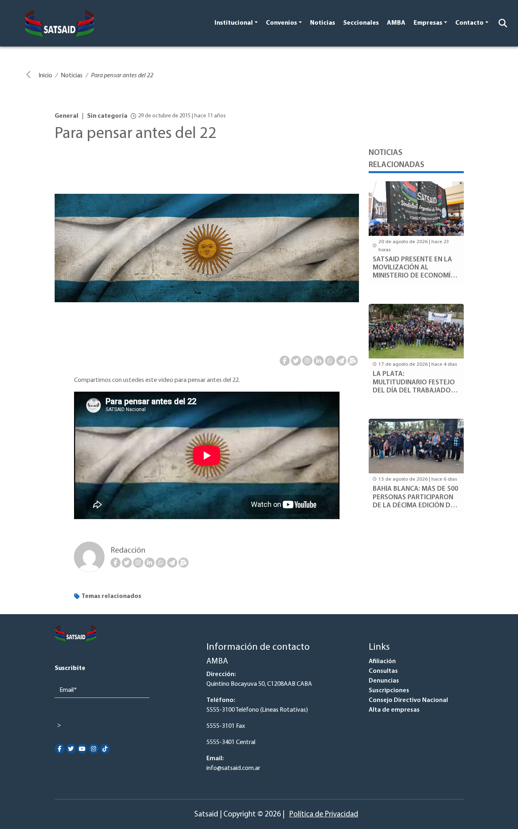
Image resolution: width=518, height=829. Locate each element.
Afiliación (382, 661)
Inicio (45, 75)
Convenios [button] (281, 23)
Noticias (322, 23)
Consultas (383, 671)
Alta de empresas (394, 710)
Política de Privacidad (323, 814)
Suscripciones (389, 690)
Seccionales (361, 23)
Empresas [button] (428, 23)
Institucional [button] (233, 23)
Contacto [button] (469, 23)
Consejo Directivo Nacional (408, 700)
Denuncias (384, 681)
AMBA (396, 23)
